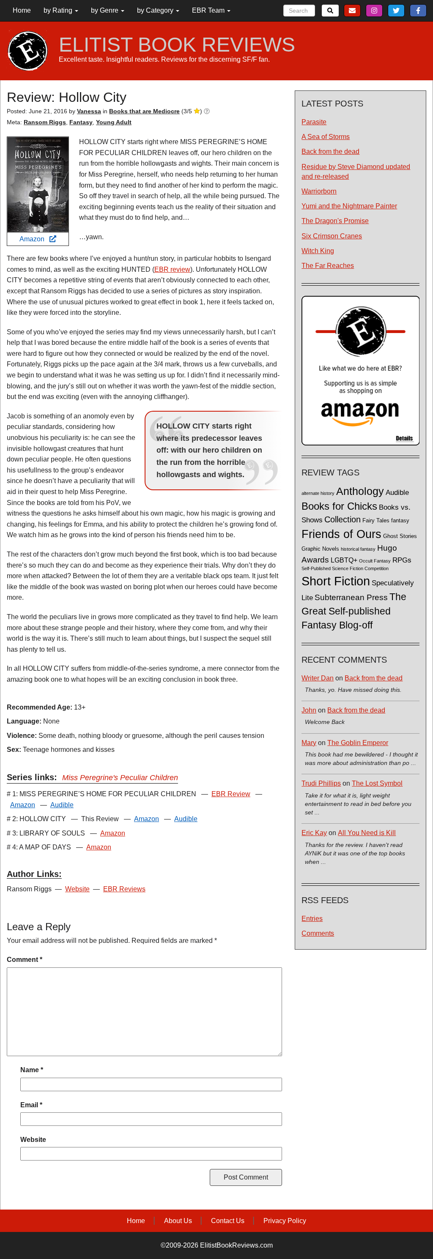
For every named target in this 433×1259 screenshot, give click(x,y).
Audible (62, 804)
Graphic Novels (320, 549)
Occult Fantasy (375, 560)
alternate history (317, 493)
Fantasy (81, 122)
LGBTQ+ (344, 560)
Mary (308, 742)
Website (77, 889)
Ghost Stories (400, 536)
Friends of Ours (341, 534)
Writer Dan (317, 678)
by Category (156, 10)
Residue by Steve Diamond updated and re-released (355, 171)
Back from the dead (330, 151)
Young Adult (114, 122)
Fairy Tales (375, 521)
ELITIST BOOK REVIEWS (177, 45)
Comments (317, 933)
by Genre (105, 10)
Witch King (317, 250)
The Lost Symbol (377, 783)
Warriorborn (319, 191)
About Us (178, 1220)
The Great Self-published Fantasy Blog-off (353, 611)
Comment (24, 959)
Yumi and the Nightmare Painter (349, 206)
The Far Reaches (327, 265)
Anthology (360, 491)
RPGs (401, 560)
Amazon (34, 239)
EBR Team (209, 10)
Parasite (313, 122)
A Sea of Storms (325, 136)
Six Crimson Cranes (331, 236)
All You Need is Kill (367, 832)
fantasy (400, 521)
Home (22, 10)
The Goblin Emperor (357, 742)
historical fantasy (358, 549)
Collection (342, 519)
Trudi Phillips (321, 783)
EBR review (172, 269)
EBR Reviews (124, 889)
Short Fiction (335, 581)
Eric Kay (314, 832)
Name (31, 1069)
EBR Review (230, 793)
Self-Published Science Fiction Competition (345, 568)
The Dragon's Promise (335, 220)
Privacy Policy (284, 1220)
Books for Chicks (339, 506)
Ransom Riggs (45, 122)
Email (31, 1105)
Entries (312, 918)
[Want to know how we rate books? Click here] (207, 111)
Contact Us (227, 1220)
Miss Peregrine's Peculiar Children (120, 777)
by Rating (59, 10)
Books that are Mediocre (144, 111)
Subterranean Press (351, 597)
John (308, 710)
